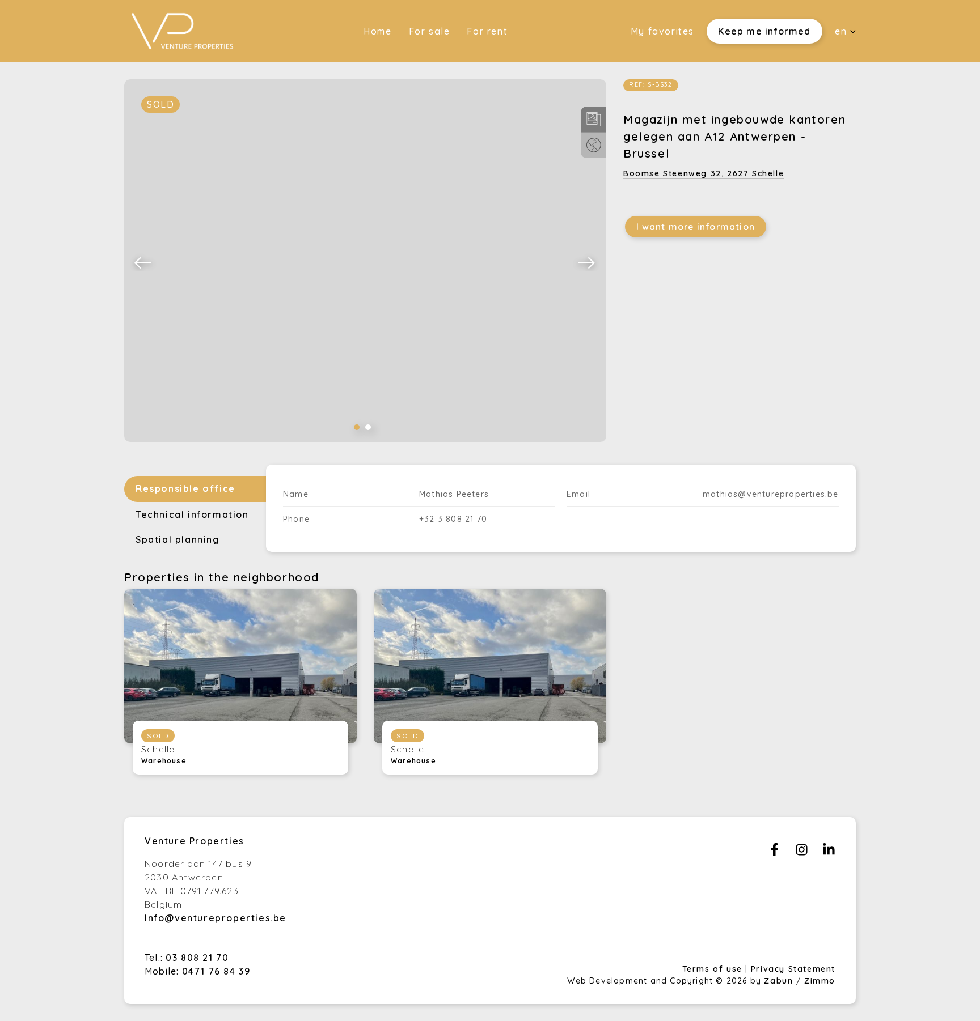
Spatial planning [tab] (178, 539)
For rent (487, 31)
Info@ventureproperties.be (215, 918)
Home (377, 31)
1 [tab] (357, 427)
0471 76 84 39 (216, 971)
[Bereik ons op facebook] (774, 852)
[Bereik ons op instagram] (801, 852)
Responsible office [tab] (185, 488)
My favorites (662, 31)
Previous (143, 262)
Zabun (778, 981)
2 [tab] (368, 427)
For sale (429, 31)
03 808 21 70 (197, 957)
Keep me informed (764, 31)
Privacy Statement (793, 969)
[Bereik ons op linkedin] (828, 852)
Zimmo (819, 981)
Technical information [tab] (192, 514)
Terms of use (714, 969)
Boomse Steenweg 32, (703, 173)
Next (587, 262)
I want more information (695, 226)
